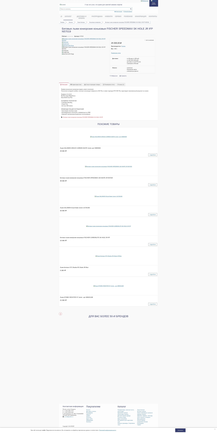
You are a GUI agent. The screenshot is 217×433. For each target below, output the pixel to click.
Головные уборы (122, 417)
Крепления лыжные (123, 412)
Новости (108, 16)
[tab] (64, 84)
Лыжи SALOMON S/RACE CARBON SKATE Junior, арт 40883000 (80, 148)
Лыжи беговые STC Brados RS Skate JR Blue (74, 267)
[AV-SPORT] (61, 16)
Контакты (153, 16)
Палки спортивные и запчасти (145, 412)
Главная (62, 22)
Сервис (118, 16)
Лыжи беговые (81, 22)
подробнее (153, 155)
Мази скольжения (122, 418)
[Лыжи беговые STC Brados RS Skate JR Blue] (108, 256)
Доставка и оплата (81, 17)
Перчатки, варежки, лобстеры (144, 415)
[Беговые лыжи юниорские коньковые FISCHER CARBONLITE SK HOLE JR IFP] (108, 226)
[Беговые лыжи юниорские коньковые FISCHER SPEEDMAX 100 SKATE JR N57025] (108, 167)
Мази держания (141, 418)
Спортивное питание (142, 421)
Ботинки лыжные (141, 411)
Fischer (123, 46)
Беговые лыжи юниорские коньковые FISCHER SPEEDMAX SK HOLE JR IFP (83, 117)
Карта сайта (89, 418)
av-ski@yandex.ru (68, 416)
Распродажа (97, 16)
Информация (140, 16)
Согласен (180, 430)
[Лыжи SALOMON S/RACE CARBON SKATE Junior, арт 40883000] (108, 137)
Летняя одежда (141, 420)
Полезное (128, 16)
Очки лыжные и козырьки (143, 417)
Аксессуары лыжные (123, 414)
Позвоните (122, 1)
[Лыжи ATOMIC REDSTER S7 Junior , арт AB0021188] (108, 286)
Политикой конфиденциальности (107, 430)
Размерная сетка (116, 53)
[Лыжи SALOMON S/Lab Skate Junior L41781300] (108, 196)
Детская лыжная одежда (124, 415)
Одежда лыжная (141, 414)
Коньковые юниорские (95, 22)
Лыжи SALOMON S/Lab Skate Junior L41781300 (75, 207)
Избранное (114, 76)
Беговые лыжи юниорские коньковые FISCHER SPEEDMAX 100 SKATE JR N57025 (86, 178)
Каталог (68, 16)
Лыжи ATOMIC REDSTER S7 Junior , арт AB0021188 (76, 297)
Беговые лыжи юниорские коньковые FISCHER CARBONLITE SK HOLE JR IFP (85, 237)
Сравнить (124, 76)
